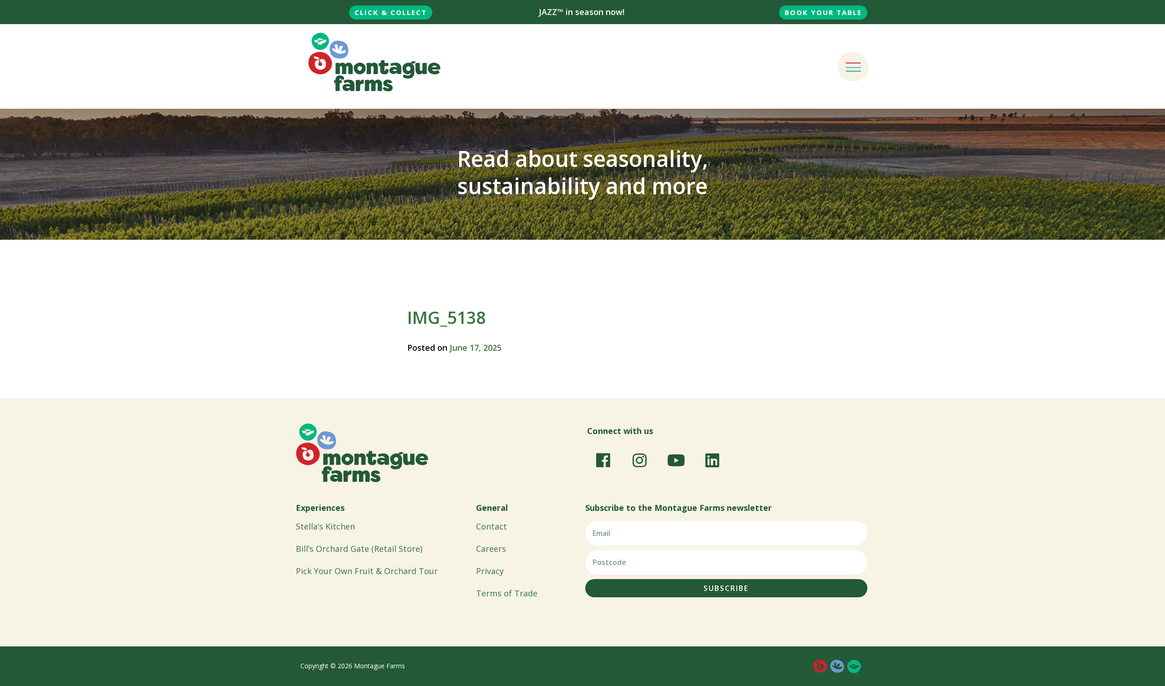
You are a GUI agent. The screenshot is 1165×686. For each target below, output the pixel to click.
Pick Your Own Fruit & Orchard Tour (367, 570)
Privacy (490, 570)
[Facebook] (603, 460)
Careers (491, 548)
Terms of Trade (506, 593)
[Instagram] (639, 460)
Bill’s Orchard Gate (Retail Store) (359, 548)
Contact (491, 526)
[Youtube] (676, 460)
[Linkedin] (712, 460)
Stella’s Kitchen (325, 526)
